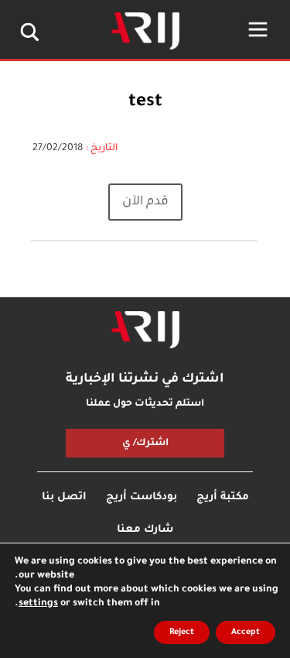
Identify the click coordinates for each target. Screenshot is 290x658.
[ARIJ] (145, 329)
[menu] (258, 29)
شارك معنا (145, 530)
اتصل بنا (64, 497)
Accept (245, 632)
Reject (181, 632)
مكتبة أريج (222, 497)
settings (38, 603)
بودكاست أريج (141, 497)
